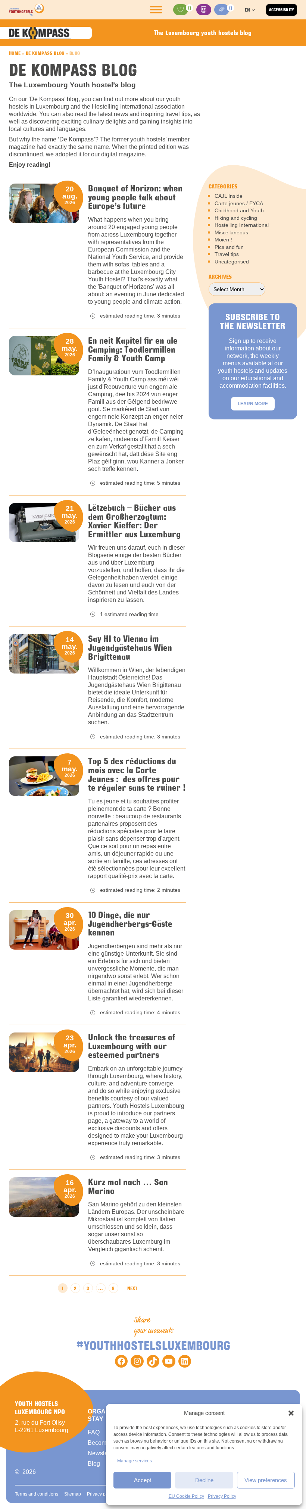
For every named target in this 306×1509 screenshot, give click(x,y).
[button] (291, 1413)
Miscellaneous (231, 232)
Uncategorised (232, 262)
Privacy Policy (222, 1496)
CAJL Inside (229, 196)
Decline (204, 1480)
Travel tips (227, 254)
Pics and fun (229, 247)
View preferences (265, 1480)
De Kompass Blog (45, 53)
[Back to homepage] (26, 10)
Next (132, 1288)
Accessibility (281, 9)
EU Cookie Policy (186, 1496)
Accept (142, 1480)
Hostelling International (242, 225)
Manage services (134, 1460)
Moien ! (223, 240)
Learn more (253, 403)
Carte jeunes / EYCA (239, 203)
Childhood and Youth (239, 210)
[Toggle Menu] (156, 10)
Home (15, 53)
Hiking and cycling (236, 218)
